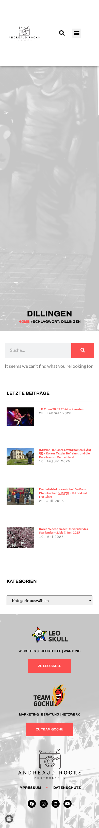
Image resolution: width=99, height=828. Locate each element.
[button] (62, 33)
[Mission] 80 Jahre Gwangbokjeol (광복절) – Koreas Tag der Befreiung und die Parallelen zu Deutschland (65, 453)
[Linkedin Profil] (56, 804)
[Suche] (82, 350)
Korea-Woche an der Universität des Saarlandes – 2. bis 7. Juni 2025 (63, 530)
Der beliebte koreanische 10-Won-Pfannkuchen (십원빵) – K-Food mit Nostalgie (63, 492)
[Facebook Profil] (32, 804)
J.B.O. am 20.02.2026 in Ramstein (61, 409)
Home (24, 322)
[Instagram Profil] (44, 804)
